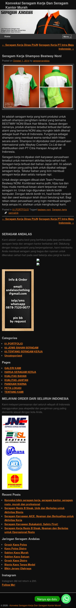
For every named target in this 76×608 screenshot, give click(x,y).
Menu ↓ (67, 36)
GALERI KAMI (12, 368)
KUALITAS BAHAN (15, 376)
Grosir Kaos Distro (15, 560)
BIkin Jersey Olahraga (17, 568)
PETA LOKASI (12, 388)
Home (7, 36)
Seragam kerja (59, 209)
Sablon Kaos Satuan (16, 556)
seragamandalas (41, 60)
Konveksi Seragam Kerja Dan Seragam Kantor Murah (36, 5)
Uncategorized (13, 355)
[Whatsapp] (66, 599)
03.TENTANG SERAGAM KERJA (23, 351)
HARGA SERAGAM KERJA (20, 372)
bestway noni (44, 209)
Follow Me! (8, 584)
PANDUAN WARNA (15, 384)
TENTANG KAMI (14, 392)
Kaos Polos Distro (15, 548)
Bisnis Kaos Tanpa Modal (19, 564)
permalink (13, 212)
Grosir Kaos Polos (15, 544)
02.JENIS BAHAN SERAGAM (21, 347)
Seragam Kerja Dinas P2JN (20, 45)
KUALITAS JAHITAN (16, 380)
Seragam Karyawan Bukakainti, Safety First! (31, 524)
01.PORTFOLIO (20, 209)
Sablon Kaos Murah (16, 552)
